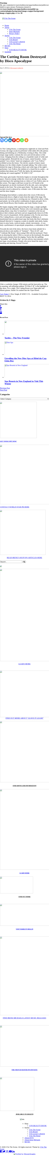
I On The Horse (15, 44)
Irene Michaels (14, 32)
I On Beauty (13, 40)
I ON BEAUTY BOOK (18, 50)
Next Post (3, 390)
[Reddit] (18, 140)
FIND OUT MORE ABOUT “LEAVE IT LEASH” (25, 718)
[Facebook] (2, 140)
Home (7, 25)
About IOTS (29, 1138)
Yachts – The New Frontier (17, 338)
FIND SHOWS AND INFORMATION (24, 786)
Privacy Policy (14, 34)
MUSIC (7, 46)
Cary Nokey (4, 294)
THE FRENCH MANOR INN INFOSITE (24, 1070)
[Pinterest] (14, 140)
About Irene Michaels (32, 1140)
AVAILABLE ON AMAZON (24, 1114)
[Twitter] (6, 140)
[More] (26, 140)
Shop (6, 48)
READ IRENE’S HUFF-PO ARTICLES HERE (24, 558)
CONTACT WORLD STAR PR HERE (14, 507)
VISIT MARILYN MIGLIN (24, 929)
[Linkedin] (10, 140)
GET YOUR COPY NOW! (8, 441)
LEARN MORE (24, 664)
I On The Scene (15, 30)
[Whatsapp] (22, 140)
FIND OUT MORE (25, 897)
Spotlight (8, 52)
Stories (7, 36)
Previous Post (5, 388)
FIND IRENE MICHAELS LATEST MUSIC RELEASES (24, 1018)
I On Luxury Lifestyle (17, 42)
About (7, 27)
